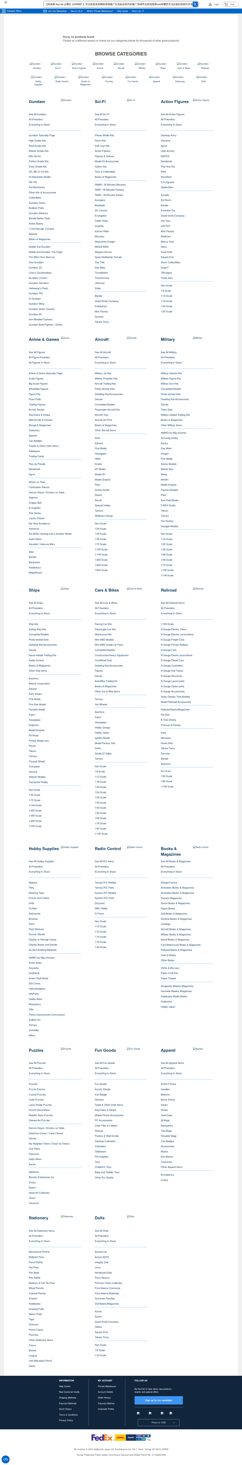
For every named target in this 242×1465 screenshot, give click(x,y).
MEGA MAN (101, 246)
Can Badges (35, 440)
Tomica (99, 699)
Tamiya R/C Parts (104, 887)
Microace (166, 737)
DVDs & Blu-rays (170, 968)
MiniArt (164, 479)
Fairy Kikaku (35, 693)
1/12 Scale (166, 295)
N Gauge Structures (171, 676)
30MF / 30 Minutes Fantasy (109, 189)
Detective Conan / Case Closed (46, 1133)
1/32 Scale (100, 533)
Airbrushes (34, 913)
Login (216, 4)
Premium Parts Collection (108, 1283)
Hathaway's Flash (38, 288)
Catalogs (165, 924)
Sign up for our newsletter (158, 1400)
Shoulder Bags (169, 1135)
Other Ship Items (38, 670)
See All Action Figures (173, 114)
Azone (98, 1311)
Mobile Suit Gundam (40, 246)
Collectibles (35, 197)
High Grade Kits (37, 140)
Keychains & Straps (39, 414)
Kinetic (98, 464)
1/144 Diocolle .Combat (41, 228)
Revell (98, 500)
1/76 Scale (100, 823)
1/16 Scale (166, 539)
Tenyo (32, 1197)
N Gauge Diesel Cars (172, 660)
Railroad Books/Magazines (175, 709)
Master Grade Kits (39, 150)
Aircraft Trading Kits (105, 383)
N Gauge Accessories (173, 691)
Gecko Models (169, 464)
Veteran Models (37, 776)
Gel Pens (34, 1267)
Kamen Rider (102, 231)
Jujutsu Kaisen (37, 518)
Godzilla (99, 226)
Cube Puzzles (36, 1099)
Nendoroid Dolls (103, 1272)
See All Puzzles (37, 1063)
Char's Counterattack (40, 272)
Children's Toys (103, 1167)
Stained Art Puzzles (39, 1120)
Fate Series (35, 513)
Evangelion (101, 215)
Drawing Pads (36, 1309)
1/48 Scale (166, 554)
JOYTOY (165, 226)
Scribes (33, 908)
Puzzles (33, 1084)
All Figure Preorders (39, 357)
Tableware (34, 451)
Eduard (99, 443)
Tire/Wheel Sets (103, 660)
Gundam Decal (37, 202)
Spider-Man (167, 187)
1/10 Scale (100, 926)
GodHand (34, 973)
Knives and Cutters (39, 898)
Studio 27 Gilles (103, 753)
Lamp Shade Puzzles (40, 1104)
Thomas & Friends (171, 725)
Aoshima (33, 678)
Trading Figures (37, 404)
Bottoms (165, 1094)
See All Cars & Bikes (106, 602)
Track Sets (167, 409)
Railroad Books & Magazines (176, 949)
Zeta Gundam (36, 262)
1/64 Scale (100, 818)
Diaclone (165, 140)
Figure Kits (34, 394)
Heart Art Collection (39, 1192)
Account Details (105, 1391)
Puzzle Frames (37, 1089)
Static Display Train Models (175, 696)
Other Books (168, 960)
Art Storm (166, 200)
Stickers (99, 1099)
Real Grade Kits (37, 145)
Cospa (164, 1180)
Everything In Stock (39, 124)
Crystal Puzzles (37, 1094)
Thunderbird (101, 272)
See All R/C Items (104, 861)
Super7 (165, 267)
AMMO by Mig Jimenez (174, 432)
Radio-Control (36, 660)
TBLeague (166, 272)
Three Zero (167, 278)
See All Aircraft (103, 352)
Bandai (98, 295)
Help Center (122, 11)
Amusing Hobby (169, 438)
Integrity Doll (101, 1262)
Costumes (166, 1161)
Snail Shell (166, 252)
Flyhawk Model (37, 709)
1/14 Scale (100, 936)
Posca (32, 1345)
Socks (164, 1104)
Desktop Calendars (105, 1141)
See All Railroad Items (173, 602)
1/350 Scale (35, 815)
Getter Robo (101, 220)
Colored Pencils (37, 1293)
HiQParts (34, 993)
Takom (164, 510)
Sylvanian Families (105, 1298)
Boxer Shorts (168, 1099)
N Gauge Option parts (172, 686)
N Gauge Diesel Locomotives (176, 655)
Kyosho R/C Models (105, 892)
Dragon (165, 453)
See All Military (169, 352)
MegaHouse (35, 572)
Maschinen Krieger (105, 241)
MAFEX (165, 156)
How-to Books (168, 955)
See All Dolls (101, 1230)
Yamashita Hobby (38, 782)
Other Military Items (171, 425)
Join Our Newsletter (57, 11)
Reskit (98, 495)
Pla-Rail (165, 714)
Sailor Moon (35, 539)
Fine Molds (101, 448)
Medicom (166, 236)
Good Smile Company (107, 301)
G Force (99, 913)
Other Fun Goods (104, 1177)
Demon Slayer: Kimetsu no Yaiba (46, 492)
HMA (97, 458)
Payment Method (106, 1403)
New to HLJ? (77, 11)
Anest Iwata (35, 962)
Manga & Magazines (40, 425)
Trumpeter (34, 766)
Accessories (167, 1146)
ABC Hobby (101, 908)
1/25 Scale (100, 797)
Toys (97, 1161)
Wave (32, 1035)
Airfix (97, 438)
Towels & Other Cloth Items (43, 445)
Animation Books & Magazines (177, 887)
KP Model (100, 469)
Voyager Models (169, 526)
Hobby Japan (102, 732)
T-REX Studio (168, 505)
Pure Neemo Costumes (107, 1288)
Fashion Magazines (171, 898)
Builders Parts (36, 208)
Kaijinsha (34, 725)
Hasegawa (100, 453)
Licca (98, 1267)
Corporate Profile (106, 1408)
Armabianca (167, 1174)
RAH (163, 171)
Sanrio (32, 1164)
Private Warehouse (107, 1386)
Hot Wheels (101, 704)
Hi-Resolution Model (40, 176)
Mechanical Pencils (39, 1251)
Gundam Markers (38, 213)
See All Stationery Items (42, 1230)
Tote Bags (166, 1130)
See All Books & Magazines (176, 861)
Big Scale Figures (38, 383)
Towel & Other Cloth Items (109, 1104)
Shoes (164, 1110)
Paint (31, 924)
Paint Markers (36, 929)
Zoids (98, 288)
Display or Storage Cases (42, 939)
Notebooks (34, 1303)
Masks (164, 1151)
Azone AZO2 (102, 1257)
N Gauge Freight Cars (172, 639)
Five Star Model (37, 704)
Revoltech (166, 176)
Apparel (33, 233)
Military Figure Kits (171, 378)
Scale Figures (36, 378)
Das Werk (166, 448)
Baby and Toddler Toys (107, 1172)
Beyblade (100, 205)
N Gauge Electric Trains (174, 629)
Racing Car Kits (103, 624)
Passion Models (169, 490)
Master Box (167, 469)
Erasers (33, 1298)
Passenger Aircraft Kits (107, 409)
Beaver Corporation (39, 683)
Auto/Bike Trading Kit (106, 681)
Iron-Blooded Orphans (41, 319)
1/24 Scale (166, 306)
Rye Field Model (169, 500)
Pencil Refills (36, 1262)
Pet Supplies (101, 1156)
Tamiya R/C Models (105, 882)
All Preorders (36, 119)
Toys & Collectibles (105, 171)
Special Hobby (102, 505)
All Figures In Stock (39, 362)
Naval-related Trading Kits (42, 655)
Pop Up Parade (37, 464)
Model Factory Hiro (105, 743)
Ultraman (100, 283)
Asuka (164, 443)
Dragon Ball (35, 502)
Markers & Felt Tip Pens (42, 1283)
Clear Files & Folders (106, 1125)
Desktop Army (168, 135)
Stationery (34, 430)
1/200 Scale (101, 559)
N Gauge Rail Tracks (172, 670)
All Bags (165, 1120)
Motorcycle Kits (103, 634)
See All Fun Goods (105, 1063)
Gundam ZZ (35, 267)
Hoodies (165, 1089)
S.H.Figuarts (167, 182)
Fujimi (32, 714)
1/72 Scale (100, 544)
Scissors (33, 1324)
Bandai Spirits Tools (39, 218)
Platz (97, 484)
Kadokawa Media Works (174, 996)
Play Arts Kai (168, 166)
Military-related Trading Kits (175, 414)
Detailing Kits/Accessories (109, 394)
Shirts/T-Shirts (168, 1084)
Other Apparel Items (172, 1167)
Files (31, 887)
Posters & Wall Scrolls (107, 1135)
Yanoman (34, 1203)
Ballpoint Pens (36, 1257)
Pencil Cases (36, 1329)
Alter (31, 551)
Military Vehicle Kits (171, 373)
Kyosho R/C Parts (104, 898)
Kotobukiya (101, 306)
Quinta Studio (102, 490)
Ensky (32, 1182)
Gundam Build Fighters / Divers (46, 324)
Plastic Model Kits (104, 135)
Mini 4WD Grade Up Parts (109, 644)
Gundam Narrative (39, 283)
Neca (164, 246)
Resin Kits (100, 140)
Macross (99, 236)
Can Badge (101, 1094)
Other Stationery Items (41, 1340)
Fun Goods (101, 1084)
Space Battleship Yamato (108, 257)
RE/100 (33, 182)
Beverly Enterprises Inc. (42, 1177)
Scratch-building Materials (43, 949)
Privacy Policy (66, 1420)
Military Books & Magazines (176, 934)
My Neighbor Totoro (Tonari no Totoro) (49, 1143)
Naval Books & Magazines (175, 939)
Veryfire (33, 771)
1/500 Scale (101, 570)
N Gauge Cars (168, 650)
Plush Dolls (35, 399)
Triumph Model (37, 761)
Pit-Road (33, 735)
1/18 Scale (166, 301)
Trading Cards (36, 456)
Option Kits (101, 166)
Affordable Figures (38, 388)
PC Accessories (103, 1120)
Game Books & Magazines (175, 903)
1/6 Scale (166, 290)
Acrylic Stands (36, 409)
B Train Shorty (168, 719)
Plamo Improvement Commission (47, 1014)
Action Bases (36, 223)
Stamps (99, 1130)
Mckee (32, 1350)
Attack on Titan (37, 482)
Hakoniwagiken (37, 988)
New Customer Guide (69, 1391)
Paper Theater (168, 978)
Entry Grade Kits (38, 166)
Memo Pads (35, 1314)
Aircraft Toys (101, 414)
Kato (163, 732)
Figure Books (168, 908)
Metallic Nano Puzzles (41, 1115)
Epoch (32, 1187)
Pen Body (34, 1272)
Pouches (33, 1334)
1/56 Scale (166, 559)
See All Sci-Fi (102, 114)
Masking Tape (36, 892)
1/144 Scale (101, 554)
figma (164, 145)
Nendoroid (166, 161)
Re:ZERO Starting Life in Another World (50, 533)
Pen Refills (34, 1277)
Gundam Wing (36, 303)
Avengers (100, 200)
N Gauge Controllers (172, 665)
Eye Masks (167, 1156)
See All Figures (37, 352)
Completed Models (105, 404)
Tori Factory (167, 521)
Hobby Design (102, 727)
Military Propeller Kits (106, 378)
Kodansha (166, 1001)
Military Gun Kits (170, 383)
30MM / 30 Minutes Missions (110, 184)
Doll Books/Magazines (107, 1303)
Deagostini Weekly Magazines (177, 986)
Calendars (100, 1146)
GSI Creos (34, 983)
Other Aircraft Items (105, 430)
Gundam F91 (36, 293)
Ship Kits (33, 624)
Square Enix (167, 257)
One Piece (34, 1148)
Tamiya (99, 510)
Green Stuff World (38, 978)
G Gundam (35, 298)
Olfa (31, 1009)
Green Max (167, 743)
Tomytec (165, 753)
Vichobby (34, 1030)
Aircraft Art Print (103, 420)
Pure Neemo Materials (107, 1293)
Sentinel (99, 316)
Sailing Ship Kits (37, 629)
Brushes (33, 918)
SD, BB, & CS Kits (39, 171)
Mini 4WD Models (104, 639)
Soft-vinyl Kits (102, 145)
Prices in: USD (159, 1422)
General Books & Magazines (176, 918)
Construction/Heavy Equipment (111, 655)
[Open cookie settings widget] (6, 1459)
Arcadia (165, 195)
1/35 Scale (166, 311)
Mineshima (35, 1004)
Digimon (33, 497)
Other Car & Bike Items (107, 691)
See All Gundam (37, 114)
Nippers (33, 882)
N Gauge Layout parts (173, 681)
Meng (164, 474)
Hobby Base (35, 999)
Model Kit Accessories (107, 161)
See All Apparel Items (172, 1063)
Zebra (32, 1366)
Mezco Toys (167, 241)
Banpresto (34, 562)
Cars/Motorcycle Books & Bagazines (181, 944)
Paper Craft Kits (169, 973)
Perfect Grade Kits (39, 161)
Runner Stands (37, 934)
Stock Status (65, 1408)
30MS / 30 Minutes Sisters (109, 195)
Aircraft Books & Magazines (176, 929)
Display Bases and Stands (43, 944)
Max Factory (101, 311)
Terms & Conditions (68, 1414)
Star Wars (100, 267)
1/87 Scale (100, 828)
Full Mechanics (37, 187)
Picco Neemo (102, 1277)
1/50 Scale (100, 813)
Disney (32, 1138)
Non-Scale (166, 285)
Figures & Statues (104, 156)
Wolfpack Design (104, 515)
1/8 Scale (100, 771)
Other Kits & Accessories (42, 192)
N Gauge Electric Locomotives (177, 634)
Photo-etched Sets (105, 388)
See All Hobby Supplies (41, 861)
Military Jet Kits (103, 373)
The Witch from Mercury (42, 257)
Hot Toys (166, 220)
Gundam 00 (35, 314)
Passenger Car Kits (105, 629)
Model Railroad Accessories (176, 701)
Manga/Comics (169, 882)
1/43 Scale (100, 807)
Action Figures (102, 150)
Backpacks (167, 1125)
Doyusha (34, 968)
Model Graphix (103, 479)
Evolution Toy (168, 210)
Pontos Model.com (39, 740)
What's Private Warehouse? (100, 11)
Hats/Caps (166, 1115)
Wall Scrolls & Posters (41, 420)
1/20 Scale (166, 544)
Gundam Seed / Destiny (42, 309)
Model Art (100, 474)
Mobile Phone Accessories (109, 1115)
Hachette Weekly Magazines (176, 991)
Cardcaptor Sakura (39, 487)
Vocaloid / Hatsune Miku (42, 544)
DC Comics (101, 210)
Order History (104, 1397)
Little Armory (168, 150)
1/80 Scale (166, 781)
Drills (31, 903)
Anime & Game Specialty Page (45, 373)
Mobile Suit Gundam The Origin (46, 252)
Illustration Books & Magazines (177, 892)
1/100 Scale (101, 549)
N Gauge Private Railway (174, 644)
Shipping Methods (67, 1397)
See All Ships (36, 602)
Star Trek (100, 262)
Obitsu (98, 1326)
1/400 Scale (101, 565)
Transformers (102, 278)
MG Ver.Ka (35, 156)
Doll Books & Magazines (174, 913)
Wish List (136, 11)
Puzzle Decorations (39, 1110)
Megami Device (103, 252)
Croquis (33, 1355)
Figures (99, 670)
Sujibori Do (34, 1019)
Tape (31, 1319)
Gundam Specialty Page (42, 135)
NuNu (98, 748)
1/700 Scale (35, 826)
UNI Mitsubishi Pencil (40, 1360)
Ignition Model (102, 737)
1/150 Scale (101, 833)
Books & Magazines (40, 239)
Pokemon (34, 528)
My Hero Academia (39, 523)
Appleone (34, 1171)
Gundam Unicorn (38, 278)
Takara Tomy (102, 321)
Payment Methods (68, 1403)
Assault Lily (101, 1251)
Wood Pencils (36, 1288)
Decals (98, 399)
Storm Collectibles (170, 262)
